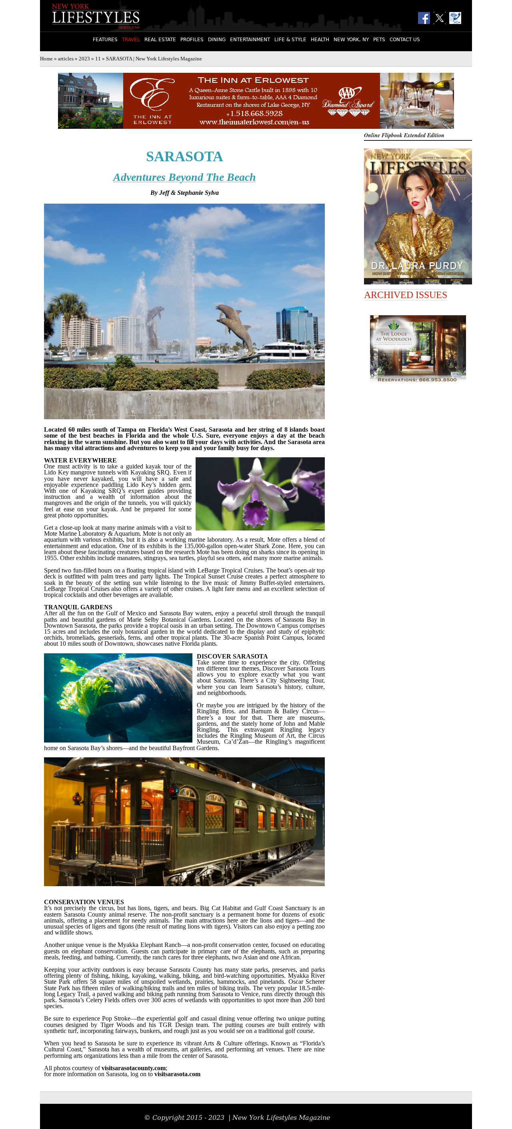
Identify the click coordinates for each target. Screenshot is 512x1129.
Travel (131, 39)
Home (46, 59)
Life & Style (290, 39)
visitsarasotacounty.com (134, 1068)
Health (320, 39)
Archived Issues (405, 295)
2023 (84, 59)
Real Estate (160, 39)
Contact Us (405, 39)
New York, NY (351, 39)
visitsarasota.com (177, 1074)
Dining (217, 39)
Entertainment (250, 39)
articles (66, 59)
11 (98, 59)
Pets (379, 39)
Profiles (192, 39)
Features (105, 39)
